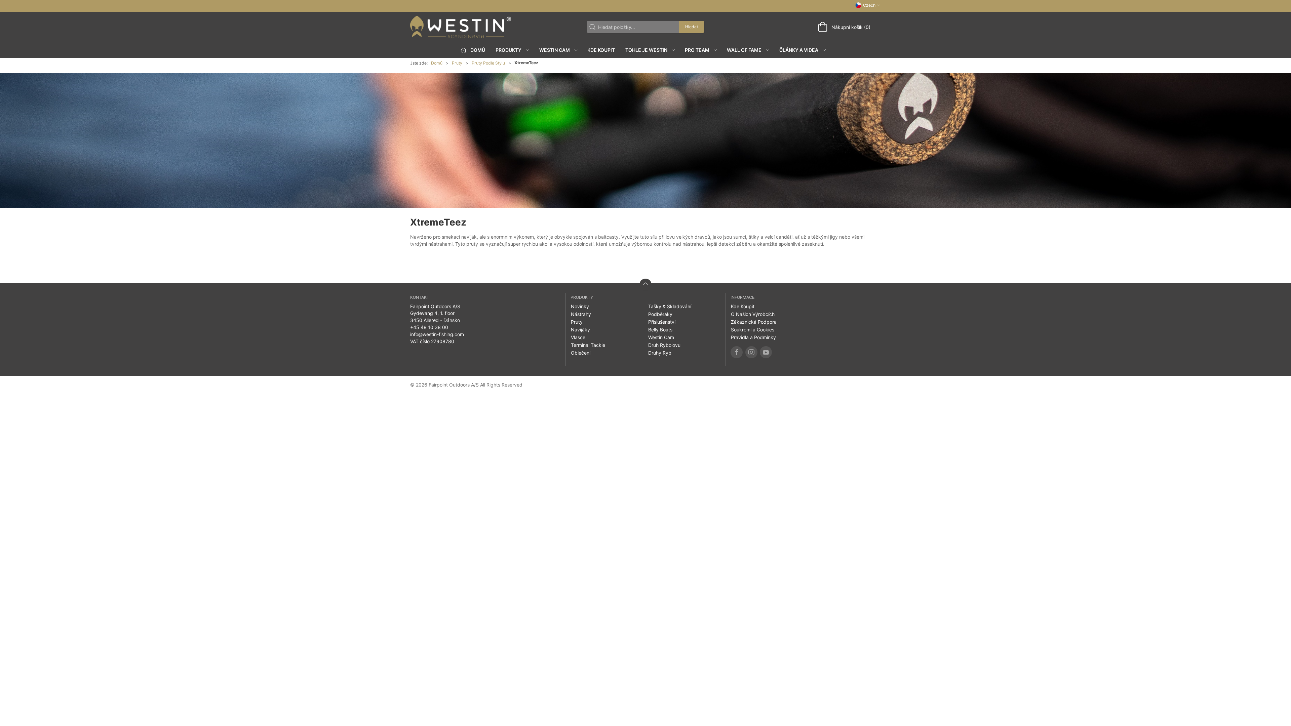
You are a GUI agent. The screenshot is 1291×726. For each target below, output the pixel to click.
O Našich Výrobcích (753, 314)
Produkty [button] (508, 50)
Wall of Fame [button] (744, 50)
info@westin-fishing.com (437, 334)
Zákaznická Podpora (754, 322)
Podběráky (660, 314)
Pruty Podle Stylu (488, 63)
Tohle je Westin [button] (646, 50)
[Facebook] (737, 352)
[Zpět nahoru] (645, 285)
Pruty (457, 63)
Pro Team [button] (697, 50)
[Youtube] (766, 352)
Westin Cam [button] (554, 50)
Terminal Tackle (588, 345)
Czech (869, 5)
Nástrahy (581, 314)
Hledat (691, 26)
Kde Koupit (601, 50)
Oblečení (580, 353)
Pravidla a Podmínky (753, 337)
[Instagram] (751, 352)
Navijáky (580, 329)
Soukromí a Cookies (752, 329)
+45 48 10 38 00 (429, 327)
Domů (436, 63)
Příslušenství (661, 322)
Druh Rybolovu (664, 345)
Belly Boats (660, 329)
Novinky (580, 306)
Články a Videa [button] (798, 50)
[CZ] (460, 26)
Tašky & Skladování (669, 306)
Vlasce (578, 337)
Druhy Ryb (659, 353)
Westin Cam (661, 337)
